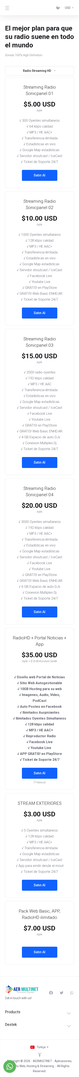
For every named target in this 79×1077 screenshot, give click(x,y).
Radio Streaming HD (37, 70)
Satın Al (39, 175)
